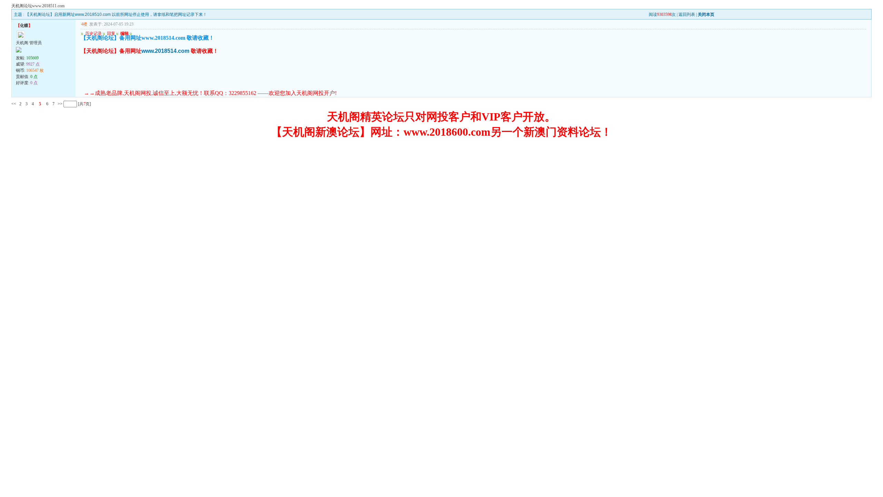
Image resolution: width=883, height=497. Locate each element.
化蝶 (24, 25)
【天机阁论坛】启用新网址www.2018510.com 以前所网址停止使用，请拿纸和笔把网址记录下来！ (116, 14)
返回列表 (686, 14)
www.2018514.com (165, 51)
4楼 (84, 24)
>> (59, 103)
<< (13, 103)
